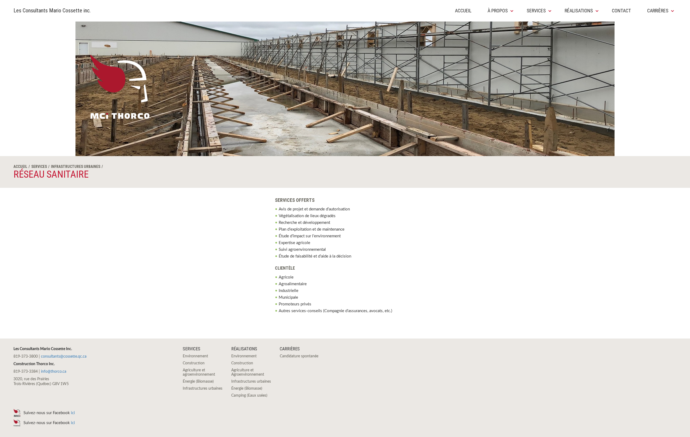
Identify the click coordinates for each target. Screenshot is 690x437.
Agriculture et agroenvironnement (199, 372)
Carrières (657, 10)
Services (536, 10)
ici (74, 413)
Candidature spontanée (299, 356)
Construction (194, 363)
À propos (498, 10)
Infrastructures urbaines (75, 166)
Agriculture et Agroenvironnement (247, 372)
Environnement (195, 356)
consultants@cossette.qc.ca (64, 356)
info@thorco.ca (53, 371)
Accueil (463, 10)
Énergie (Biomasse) (198, 381)
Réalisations (579, 10)
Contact (621, 10)
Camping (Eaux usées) (249, 395)
